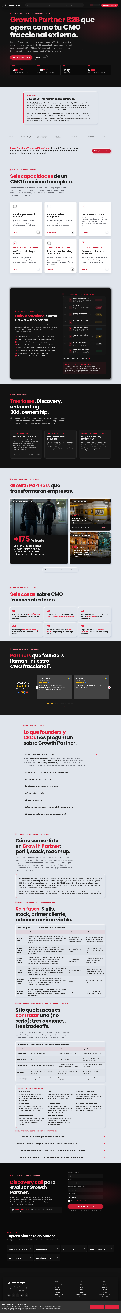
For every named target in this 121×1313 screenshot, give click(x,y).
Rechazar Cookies (97, 1307)
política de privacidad (81, 1201)
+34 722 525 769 (104, 1297)
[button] (109, 687)
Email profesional (73, 1172)
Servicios (29, 5)
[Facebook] (17, 1295)
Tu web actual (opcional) (76, 1186)
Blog (81, 1292)
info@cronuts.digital (104, 1294)
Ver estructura (41, 57)
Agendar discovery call (21, 57)
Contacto (79, 5)
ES (91, 5)
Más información (29, 1310)
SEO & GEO (58, 1287)
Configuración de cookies (79, 1307)
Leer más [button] (79, 695)
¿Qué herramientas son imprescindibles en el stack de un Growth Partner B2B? (50, 1150)
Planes (65, 5)
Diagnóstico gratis (109, 5)
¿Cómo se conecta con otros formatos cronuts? (44, 814)
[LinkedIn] (9, 1295)
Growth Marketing (58, 1284)
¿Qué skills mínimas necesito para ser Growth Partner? (40, 1136)
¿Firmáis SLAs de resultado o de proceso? (41, 786)
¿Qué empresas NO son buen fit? (37, 779)
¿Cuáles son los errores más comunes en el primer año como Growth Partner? (50, 1157)
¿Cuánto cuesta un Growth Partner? (39, 754)
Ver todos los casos (60, 570)
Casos (59, 5)
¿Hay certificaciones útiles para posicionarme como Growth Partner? (46, 1143)
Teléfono (70, 1179)
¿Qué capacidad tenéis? (34, 793)
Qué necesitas (72, 1193)
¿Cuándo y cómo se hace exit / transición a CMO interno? (48, 807)
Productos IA (39, 5)
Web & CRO (58, 1297)
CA (98, 5)
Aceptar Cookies (112, 1307)
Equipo (72, 5)
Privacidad (104, 1287)
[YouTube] (22, 1295)
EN (94, 5)
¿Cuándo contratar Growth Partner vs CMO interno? (46, 772)
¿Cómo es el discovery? (33, 800)
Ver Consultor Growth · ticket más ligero (76, 358)
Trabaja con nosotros (81, 1294)
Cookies (104, 1289)
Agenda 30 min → (91, 1215)
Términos (104, 1292)
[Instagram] (13, 1295)
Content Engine (58, 1294)
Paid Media (58, 1289)
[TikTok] (26, 1295)
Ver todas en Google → (60, 706)
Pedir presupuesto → (101, 151)
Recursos (50, 5)
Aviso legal (104, 1284)
